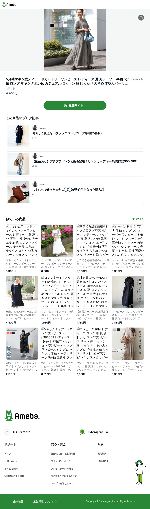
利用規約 (102, 453)
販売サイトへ (77, 105)
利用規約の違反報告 (14, 476)
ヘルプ (7, 453)
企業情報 (18, 501)
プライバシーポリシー (62, 461)
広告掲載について (43, 501)
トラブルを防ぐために (62, 483)
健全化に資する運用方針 (63, 453)
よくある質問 (11, 468)
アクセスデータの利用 (62, 468)
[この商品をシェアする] (141, 18)
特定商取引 (103, 461)
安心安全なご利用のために (64, 476)
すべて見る (138, 219)
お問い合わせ (11, 461)
